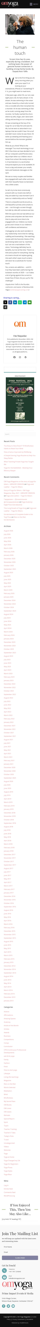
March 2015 (8, 955)
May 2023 (7, 666)
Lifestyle (7, 1073)
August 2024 (8, 614)
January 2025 (8, 597)
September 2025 (10, 569)
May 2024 (7, 625)
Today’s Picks (9, 1136)
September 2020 (10, 778)
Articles (6, 1029)
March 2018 (8, 844)
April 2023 (7, 670)
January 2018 (8, 851)
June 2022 (7, 705)
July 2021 (7, 743)
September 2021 (10, 736)
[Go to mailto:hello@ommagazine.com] (20, 1277)
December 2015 (9, 931)
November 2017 (10, 858)
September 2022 (10, 694)
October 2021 (9, 733)
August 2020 (8, 781)
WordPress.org (9, 1196)
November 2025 (10, 562)
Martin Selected (9, 1087)
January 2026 (8, 555)
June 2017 (7, 875)
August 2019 (8, 792)
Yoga (6, 1153)
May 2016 (7, 917)
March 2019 (8, 802)
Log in (6, 1185)
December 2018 (9, 813)
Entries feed (8, 1189)
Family (6, 1060)
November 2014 (10, 969)
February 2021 (9, 760)
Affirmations (8, 1015)
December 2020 (9, 767)
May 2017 (7, 879)
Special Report (9, 1119)
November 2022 (10, 687)
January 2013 (8, 1001)
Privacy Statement (18, 1319)
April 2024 (7, 628)
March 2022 (8, 715)
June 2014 (7, 980)
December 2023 (9, 642)
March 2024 (8, 632)
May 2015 (7, 948)
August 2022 (8, 698)
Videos (6, 1147)
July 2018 (7, 830)
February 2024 (9, 635)
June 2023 (7, 663)
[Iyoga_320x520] (20, 400)
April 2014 (7, 987)
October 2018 (9, 820)
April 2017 (7, 882)
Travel (6, 1140)
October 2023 (9, 649)
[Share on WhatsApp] (20, 302)
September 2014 (10, 973)
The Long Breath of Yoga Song (15, 508)
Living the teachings (11, 1077)
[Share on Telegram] (25, 302)
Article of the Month (11, 1025)
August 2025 (8, 573)
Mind (6, 1094)
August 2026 (8, 531)
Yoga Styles (8, 1171)
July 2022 (7, 701)
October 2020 (9, 774)
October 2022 (9, 691)
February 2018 (9, 847)
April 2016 (7, 921)
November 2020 (10, 771)
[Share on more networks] (5, 307)
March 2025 (8, 590)
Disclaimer (29, 1319)
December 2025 (9, 559)
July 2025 (7, 576)
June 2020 (7, 788)
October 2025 (9, 566)
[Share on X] (5, 302)
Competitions (9, 1039)
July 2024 (7, 618)
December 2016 (9, 896)
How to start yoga (10, 1070)
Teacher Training (10, 1129)
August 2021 (8, 740)
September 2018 (10, 823)
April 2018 (7, 841)
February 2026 (9, 552)
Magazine (7, 1080)
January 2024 (8, 639)
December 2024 (9, 600)
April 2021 (7, 753)
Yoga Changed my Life (12, 1160)
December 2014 (9, 966)
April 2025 (7, 586)
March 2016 (8, 924)
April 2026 (7, 545)
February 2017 (9, 889)
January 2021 (8, 764)
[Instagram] (20, 357)
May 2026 (7, 541)
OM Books (8, 1105)
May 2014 (7, 983)
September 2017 (10, 865)
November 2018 (10, 816)
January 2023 (8, 680)
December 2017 (9, 854)
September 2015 (10, 938)
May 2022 (7, 708)
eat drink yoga (9, 1056)
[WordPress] (25, 357)
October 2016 (9, 903)
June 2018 (7, 834)
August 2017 (8, 868)
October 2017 (9, 861)
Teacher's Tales (9, 1133)
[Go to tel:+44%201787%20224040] (20, 1270)
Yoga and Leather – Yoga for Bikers (19, 496)
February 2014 (9, 994)
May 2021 (7, 750)
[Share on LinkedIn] (15, 302)
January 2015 (8, 962)
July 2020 (7, 785)
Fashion (7, 1063)
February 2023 (9, 677)
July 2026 (7, 534)
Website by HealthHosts (20, 1323)
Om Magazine (20, 335)
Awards (6, 1032)
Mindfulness (8, 1098)
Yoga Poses (8, 1167)
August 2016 (8, 910)
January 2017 (8, 893)
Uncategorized (9, 1143)
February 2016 (9, 928)
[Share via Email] (30, 302)
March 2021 (8, 757)
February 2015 (9, 959)
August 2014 (8, 976)
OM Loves (7, 1108)
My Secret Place (9, 1101)
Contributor (8, 1046)
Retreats (7, 1115)
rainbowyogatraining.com (19, 290)
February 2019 (9, 806)
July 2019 (7, 795)
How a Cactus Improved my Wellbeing (17, 452)
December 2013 (9, 997)
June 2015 (7, 945)
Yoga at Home (9, 1157)
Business (7, 1036)
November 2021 (10, 729)
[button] (20, 1258)
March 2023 (8, 673)
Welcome (7, 1150)
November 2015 (10, 934)
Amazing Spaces (10, 1019)
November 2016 (10, 900)
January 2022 (8, 722)
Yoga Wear (8, 1174)
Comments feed (9, 1192)
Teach (6, 1126)
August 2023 (8, 656)
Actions (6, 1012)
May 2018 (7, 837)
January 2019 (8, 809)
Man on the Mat (10, 1084)
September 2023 (10, 653)
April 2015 (7, 952)
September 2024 (10, 611)
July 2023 (7, 660)
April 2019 (7, 799)
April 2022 (7, 712)
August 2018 (8, 827)
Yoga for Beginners (11, 1164)
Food (5, 1066)
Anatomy (7, 1022)
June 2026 (7, 538)
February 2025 (9, 593)
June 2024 (7, 621)
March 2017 (8, 886)
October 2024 (9, 607)
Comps (6, 1043)
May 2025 (7, 583)
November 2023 (10, 646)
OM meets (7, 1112)
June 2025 (7, 579)
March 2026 (8, 548)
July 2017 (7, 872)
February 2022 (9, 719)
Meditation (8, 1091)
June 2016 (7, 914)
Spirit (6, 1122)
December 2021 (9, 726)
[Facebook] (14, 357)
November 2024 (10, 604)
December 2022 (9, 684)
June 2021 (7, 747)
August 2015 (8, 941)
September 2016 (10, 907)
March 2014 (8, 990)
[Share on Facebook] (10, 302)
